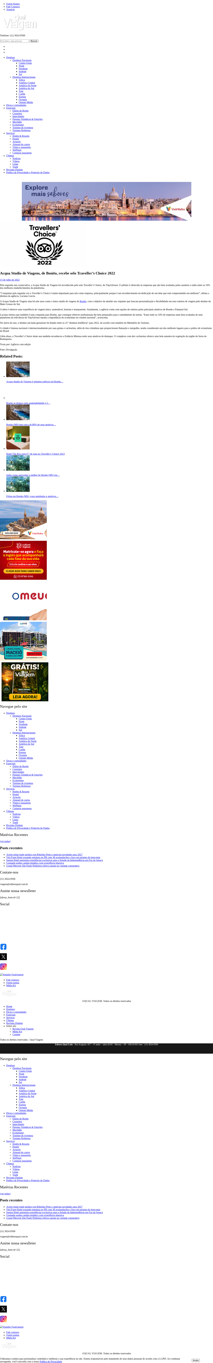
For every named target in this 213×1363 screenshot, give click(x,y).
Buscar (34, 41)
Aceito (196, 1360)
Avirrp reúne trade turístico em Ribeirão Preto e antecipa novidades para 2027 (44, 854)
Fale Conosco (13, 6)
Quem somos (12, 982)
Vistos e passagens (21, 147)
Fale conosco (12, 980)
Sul (20, 74)
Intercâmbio (18, 116)
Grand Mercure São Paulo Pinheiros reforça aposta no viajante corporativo (42, 865)
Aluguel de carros (21, 144)
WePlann (16, 150)
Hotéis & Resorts (20, 136)
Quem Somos (13, 3)
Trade (15, 167)
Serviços (10, 133)
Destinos (10, 57)
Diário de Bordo (20, 110)
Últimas (10, 155)
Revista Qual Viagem (23, 1028)
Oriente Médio (26, 102)
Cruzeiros (17, 113)
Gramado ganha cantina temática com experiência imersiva (35, 863)
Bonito (83, 301)
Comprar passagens (22, 152)
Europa (22, 96)
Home (9, 1006)
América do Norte (27, 85)
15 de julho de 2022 (10, 279)
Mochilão (17, 122)
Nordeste (23, 68)
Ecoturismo (18, 124)
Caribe (22, 94)
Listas (15, 164)
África (22, 80)
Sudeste (22, 71)
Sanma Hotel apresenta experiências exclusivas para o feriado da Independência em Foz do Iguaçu (54, 860)
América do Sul (26, 88)
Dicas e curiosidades (16, 105)
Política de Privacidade (51, 1361)
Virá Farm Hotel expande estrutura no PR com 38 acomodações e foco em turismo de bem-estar (53, 857)
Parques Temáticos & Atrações (27, 119)
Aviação (16, 141)
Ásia (21, 91)
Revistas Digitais (14, 169)
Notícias (16, 158)
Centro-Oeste (25, 63)
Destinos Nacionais (21, 60)
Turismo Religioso (21, 130)
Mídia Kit (11, 985)
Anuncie (10, 9)
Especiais (10, 108)
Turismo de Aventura (22, 127)
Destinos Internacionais (23, 77)
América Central (27, 82)
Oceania (23, 99)
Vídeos (15, 161)
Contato (16, 1034)
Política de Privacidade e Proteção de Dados (28, 172)
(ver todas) (5, 841)
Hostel (15, 138)
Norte (21, 66)
